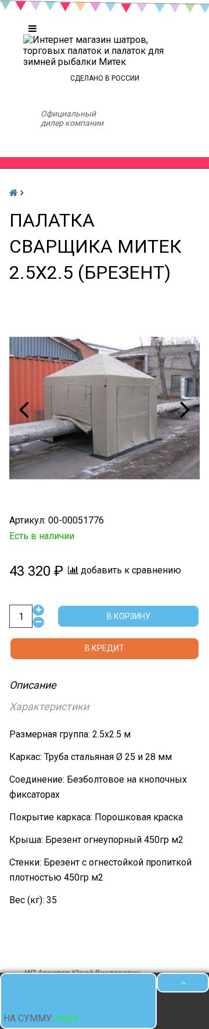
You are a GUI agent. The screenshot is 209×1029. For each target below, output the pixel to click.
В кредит (104, 651)
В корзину (128, 618)
